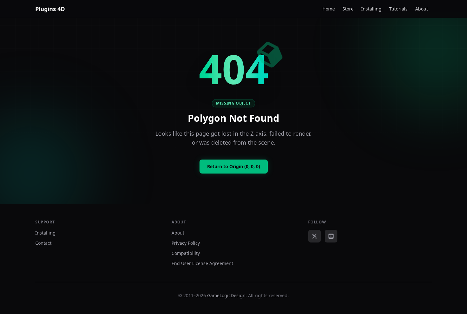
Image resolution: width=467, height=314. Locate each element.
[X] (314, 236)
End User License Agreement (202, 263)
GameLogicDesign (226, 295)
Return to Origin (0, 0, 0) (233, 166)
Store (348, 9)
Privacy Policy (186, 243)
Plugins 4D (50, 9)
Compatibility (186, 253)
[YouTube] (331, 236)
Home (328, 9)
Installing (371, 9)
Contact (43, 243)
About (421, 9)
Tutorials (398, 9)
